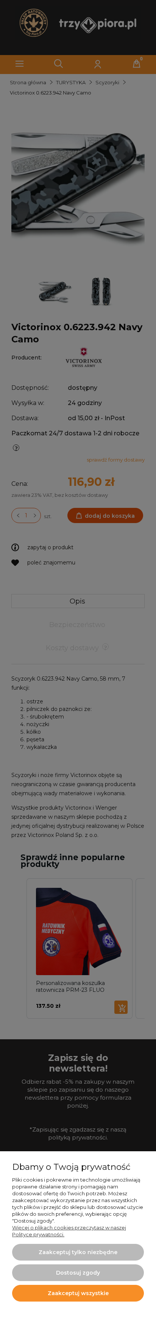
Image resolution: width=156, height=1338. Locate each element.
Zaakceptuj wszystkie (78, 1293)
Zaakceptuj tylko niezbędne (78, 1252)
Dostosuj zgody (78, 1272)
